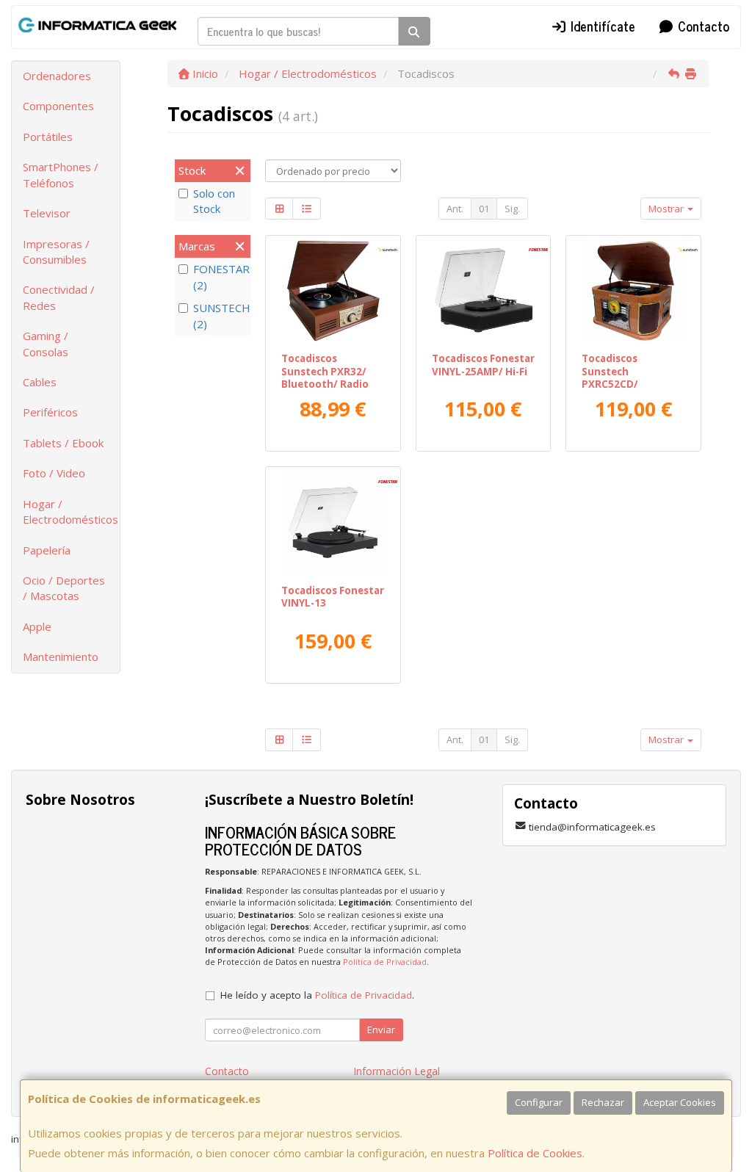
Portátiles (48, 136)
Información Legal (396, 1071)
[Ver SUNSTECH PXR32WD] (333, 291)
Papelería (46, 550)
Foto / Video (54, 473)
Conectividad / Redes (59, 297)
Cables (40, 382)
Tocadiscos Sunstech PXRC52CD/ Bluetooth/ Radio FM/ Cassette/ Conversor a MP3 (625, 390)
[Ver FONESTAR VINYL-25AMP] (482, 291)
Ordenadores (57, 75)
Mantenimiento (60, 656)
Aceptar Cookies (679, 1102)
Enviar (381, 1029)
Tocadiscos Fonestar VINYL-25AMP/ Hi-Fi (483, 364)
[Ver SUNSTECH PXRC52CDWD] (633, 291)
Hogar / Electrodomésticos (70, 511)
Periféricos (50, 412)
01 (484, 208)
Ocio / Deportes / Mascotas (64, 588)
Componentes (58, 105)
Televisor (46, 213)
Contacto (701, 26)
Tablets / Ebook (63, 442)
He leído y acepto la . (317, 995)
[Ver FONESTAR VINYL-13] (333, 522)
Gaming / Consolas (45, 343)
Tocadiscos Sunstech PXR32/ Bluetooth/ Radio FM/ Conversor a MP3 (325, 384)
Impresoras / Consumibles (56, 251)
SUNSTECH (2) (220, 315)
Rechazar (603, 1102)
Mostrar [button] (667, 208)
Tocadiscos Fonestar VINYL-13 (332, 596)
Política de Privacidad (385, 961)
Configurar (539, 1102)
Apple (37, 626)
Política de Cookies (535, 1153)
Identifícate (601, 26)
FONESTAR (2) (220, 276)
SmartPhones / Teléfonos (60, 174)
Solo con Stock (214, 201)
